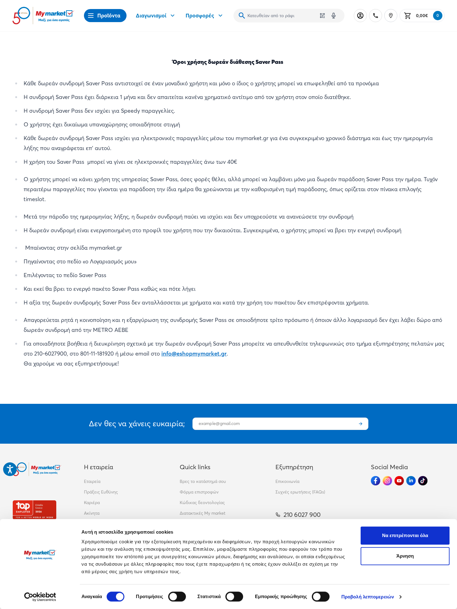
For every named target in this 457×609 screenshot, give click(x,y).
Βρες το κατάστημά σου (203, 481)
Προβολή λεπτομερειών (367, 596)
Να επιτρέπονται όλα (405, 535)
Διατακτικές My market (202, 513)
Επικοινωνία (287, 481)
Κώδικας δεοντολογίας (202, 502)
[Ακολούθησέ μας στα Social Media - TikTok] (422, 480)
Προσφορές (200, 15)
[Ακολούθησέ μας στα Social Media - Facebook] (375, 480)
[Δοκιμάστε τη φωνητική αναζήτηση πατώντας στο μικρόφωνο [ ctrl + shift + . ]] (333, 15)
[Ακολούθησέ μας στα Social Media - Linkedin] (411, 480)
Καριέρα (92, 502)
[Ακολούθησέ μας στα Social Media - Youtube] (399, 480)
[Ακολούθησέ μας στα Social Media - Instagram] (387, 480)
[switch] (177, 597)
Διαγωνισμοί (151, 15)
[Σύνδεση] (360, 15)
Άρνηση (405, 556)
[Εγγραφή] (360, 423)
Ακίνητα (91, 513)
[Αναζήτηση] (242, 15)
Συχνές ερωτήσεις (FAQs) (300, 492)
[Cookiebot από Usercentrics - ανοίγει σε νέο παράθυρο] (40, 597)
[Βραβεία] (34, 509)
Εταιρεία (92, 481)
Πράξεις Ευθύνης (101, 492)
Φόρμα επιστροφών (199, 492)
